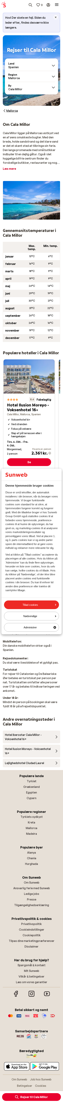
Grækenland (31, 787)
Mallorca (31, 828)
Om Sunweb (31, 882)
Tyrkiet (31, 781)
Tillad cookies (30, 604)
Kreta (31, 822)
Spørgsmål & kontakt (32, 965)
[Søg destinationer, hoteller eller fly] (30, 4)
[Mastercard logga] (10, 1017)
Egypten (31, 792)
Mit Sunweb (31, 971)
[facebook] (16, 996)
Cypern (31, 798)
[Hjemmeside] (3, 5)
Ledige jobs (31, 894)
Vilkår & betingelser (31, 976)
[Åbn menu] (57, 5)
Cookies (40, 1085)
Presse (31, 899)
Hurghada (31, 864)
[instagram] (31, 996)
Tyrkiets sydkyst (31, 817)
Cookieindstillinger (31, 929)
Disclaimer (31, 946)
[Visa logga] (19, 1017)
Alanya (31, 852)
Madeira (31, 833)
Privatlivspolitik (31, 924)
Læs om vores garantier (31, 982)
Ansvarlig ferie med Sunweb (31, 888)
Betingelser (24, 1085)
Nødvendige (30, 616)
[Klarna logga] (27, 1017)
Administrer (30, 627)
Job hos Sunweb (40, 1079)
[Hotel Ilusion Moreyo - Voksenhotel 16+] (29, 414)
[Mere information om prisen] (49, 453)
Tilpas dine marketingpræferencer (31, 941)
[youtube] (46, 996)
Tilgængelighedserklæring (31, 905)
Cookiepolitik (32, 935)
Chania (31, 858)
